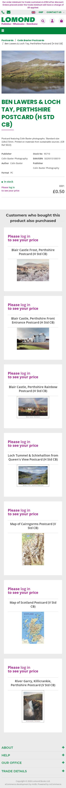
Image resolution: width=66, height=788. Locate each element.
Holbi (34, 784)
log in (12, 187)
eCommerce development (17, 784)
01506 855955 (3, 12)
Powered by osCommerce (49, 784)
